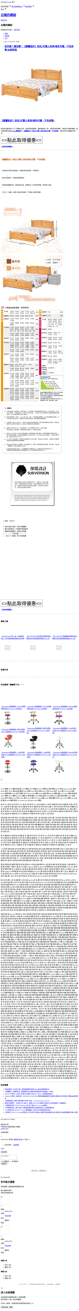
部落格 (7, 36)
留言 (20, 1139)
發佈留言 (4, 1163)
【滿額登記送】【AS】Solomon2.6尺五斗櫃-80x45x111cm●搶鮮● (26, 1105)
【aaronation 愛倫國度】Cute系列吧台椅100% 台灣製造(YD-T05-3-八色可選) (39, 755)
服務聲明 (57, 1284)
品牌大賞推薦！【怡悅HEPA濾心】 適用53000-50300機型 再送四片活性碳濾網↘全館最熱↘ (36, 1103)
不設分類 (16, 30)
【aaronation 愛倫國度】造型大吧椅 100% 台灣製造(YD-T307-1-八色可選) (38, 731)
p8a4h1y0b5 (4, 1128)
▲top (2, 1148)
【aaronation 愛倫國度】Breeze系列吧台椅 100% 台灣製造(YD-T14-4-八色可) (65, 755)
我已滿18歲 (5, 1307)
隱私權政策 (50, 1284)
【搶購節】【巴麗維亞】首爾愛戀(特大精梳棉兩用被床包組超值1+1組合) (29, 1091)
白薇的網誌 (8, 15)
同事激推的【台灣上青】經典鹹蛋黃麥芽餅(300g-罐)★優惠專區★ (27, 1089)
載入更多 (4, 1152)
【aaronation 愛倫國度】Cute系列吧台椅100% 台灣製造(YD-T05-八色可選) (65, 731)
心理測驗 (16, 1145)
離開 (11, 1307)
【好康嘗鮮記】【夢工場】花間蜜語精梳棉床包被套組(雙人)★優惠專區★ (29, 1108)
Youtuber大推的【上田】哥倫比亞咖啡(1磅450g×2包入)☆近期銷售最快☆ (29, 1094)
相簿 (6, 33)
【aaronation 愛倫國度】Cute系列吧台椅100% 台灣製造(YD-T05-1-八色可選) (13, 755)
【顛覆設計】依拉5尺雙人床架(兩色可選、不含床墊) (27, 120)
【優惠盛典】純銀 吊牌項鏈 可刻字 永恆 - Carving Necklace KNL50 (27, 1101)
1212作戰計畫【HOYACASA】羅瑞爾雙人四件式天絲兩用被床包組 (27, 1110)
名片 (6, 38)
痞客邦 (16, 1139)
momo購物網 (16, 131)
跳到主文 (4, 20)
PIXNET (25, 1284)
